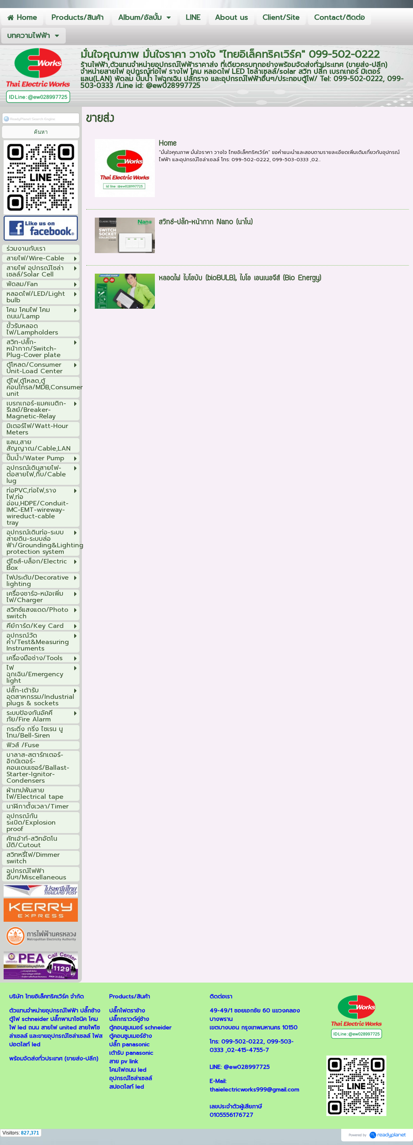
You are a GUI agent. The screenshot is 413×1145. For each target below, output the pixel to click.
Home (168, 144)
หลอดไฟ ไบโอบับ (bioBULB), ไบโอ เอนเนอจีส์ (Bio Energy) (240, 278)
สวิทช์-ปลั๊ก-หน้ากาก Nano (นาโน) (205, 222)
